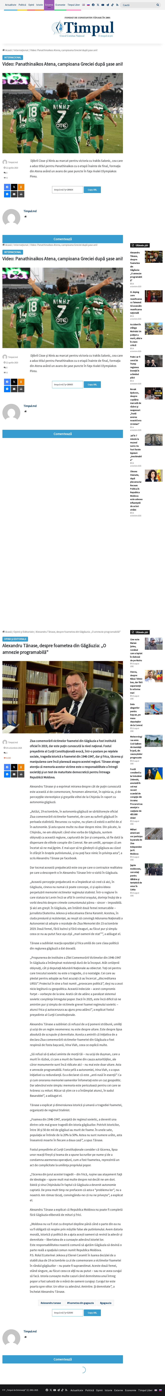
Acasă (8, 50)
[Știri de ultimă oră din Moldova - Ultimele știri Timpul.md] (82, 26)
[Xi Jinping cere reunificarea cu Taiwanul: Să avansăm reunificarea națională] (154, 296)
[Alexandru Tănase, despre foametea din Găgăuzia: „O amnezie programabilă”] (154, 257)
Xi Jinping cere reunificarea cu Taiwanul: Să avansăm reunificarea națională (136, 302)
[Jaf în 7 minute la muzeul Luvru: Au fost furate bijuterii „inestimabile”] (154, 440)
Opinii (31, 4)
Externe (49, 4)
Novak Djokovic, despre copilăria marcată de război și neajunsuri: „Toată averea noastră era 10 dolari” (135, 406)
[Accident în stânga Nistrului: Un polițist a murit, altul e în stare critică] (154, 329)
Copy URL (92, 189)
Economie (60, 4)
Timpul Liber (74, 4)
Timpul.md (13, 162)
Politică (22, 4)
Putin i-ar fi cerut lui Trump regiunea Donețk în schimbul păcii (135, 367)
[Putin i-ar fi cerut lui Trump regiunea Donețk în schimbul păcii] (154, 361)
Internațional (21, 50)
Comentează (63, 239)
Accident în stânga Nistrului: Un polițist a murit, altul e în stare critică (136, 335)
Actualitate (10, 4)
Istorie (39, 4)
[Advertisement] (146, 573)
